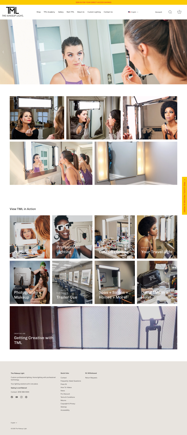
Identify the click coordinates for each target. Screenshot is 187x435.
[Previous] (3, 52)
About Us (80, 12)
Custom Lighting (94, 12)
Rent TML (70, 12)
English (13, 423)
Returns (63, 400)
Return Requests (91, 378)
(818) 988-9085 (23, 392)
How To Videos (66, 387)
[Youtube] (17, 397)
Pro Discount (65, 394)
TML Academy (49, 12)
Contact (64, 378)
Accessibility (65, 410)
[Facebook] (12, 397)
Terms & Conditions (68, 397)
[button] (133, 12)
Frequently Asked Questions (71, 381)
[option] (93, 51)
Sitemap (64, 407)
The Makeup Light (21, 428)
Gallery (61, 12)
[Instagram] (21, 397)
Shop (39, 12)
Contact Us (108, 12)
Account (158, 12)
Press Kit (64, 384)
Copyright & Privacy (68, 404)
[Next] (183, 52)
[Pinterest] (26, 397)
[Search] (170, 12)
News (63, 391)
